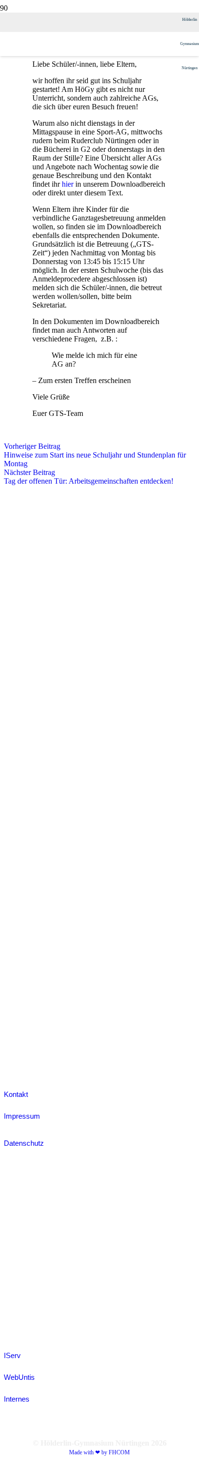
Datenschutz (24, 1143)
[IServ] (99, 1250)
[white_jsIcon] (28, 779)
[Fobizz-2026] (26, 655)
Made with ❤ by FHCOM (99, 1452)
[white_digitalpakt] (24, 531)
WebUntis (19, 1377)
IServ (12, 1355)
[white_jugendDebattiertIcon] (28, 829)
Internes (16, 1399)
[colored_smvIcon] (28, 891)
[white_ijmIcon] (28, 1015)
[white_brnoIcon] (28, 593)
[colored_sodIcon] (28, 953)
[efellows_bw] (28, 1063)
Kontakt (16, 1094)
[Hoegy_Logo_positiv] (90, 500)
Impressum (22, 1116)
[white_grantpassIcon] (28, 717)
